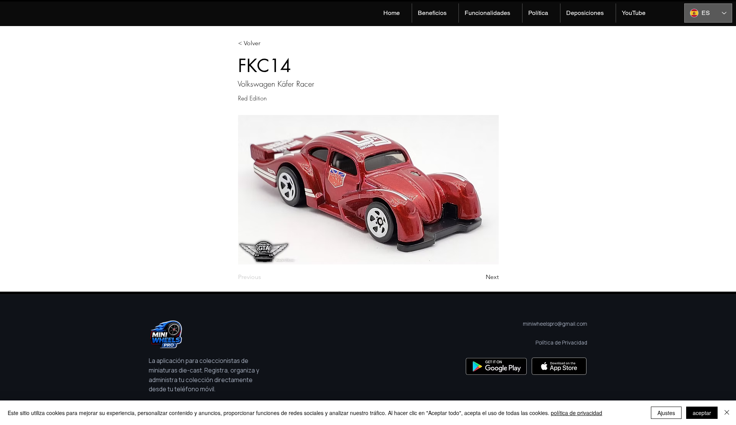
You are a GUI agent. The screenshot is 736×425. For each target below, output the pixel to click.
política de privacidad (576, 413)
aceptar (702, 413)
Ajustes (666, 413)
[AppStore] (559, 366)
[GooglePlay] (496, 366)
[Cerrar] (726, 413)
